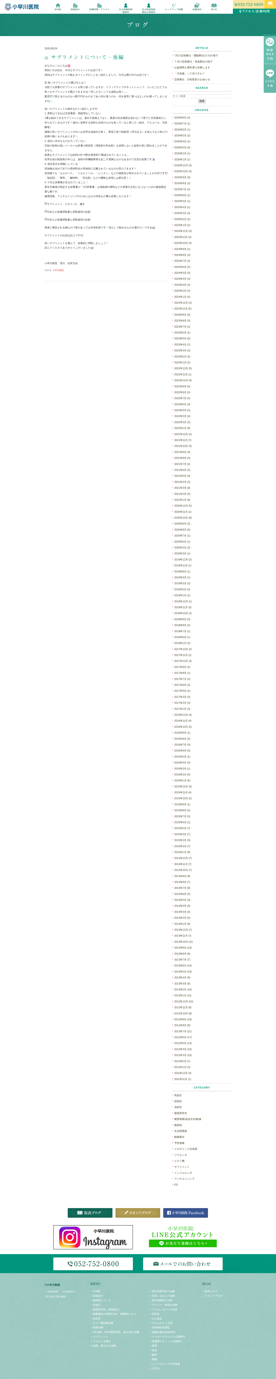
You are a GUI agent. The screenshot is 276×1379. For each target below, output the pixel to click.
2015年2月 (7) (182, 846)
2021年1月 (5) (182, 499)
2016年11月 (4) (182, 720)
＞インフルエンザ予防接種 (164, 1364)
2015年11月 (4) (182, 792)
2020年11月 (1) (182, 511)
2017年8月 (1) (182, 673)
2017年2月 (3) (182, 702)
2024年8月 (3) (182, 255)
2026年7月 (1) (182, 123)
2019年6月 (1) (182, 577)
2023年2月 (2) (182, 356)
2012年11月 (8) (182, 1007)
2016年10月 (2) (183, 726)
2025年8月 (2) (182, 183)
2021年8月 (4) (182, 458)
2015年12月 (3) (183, 786)
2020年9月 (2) (182, 523)
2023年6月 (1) (182, 332)
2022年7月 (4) (182, 398)
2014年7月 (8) (182, 888)
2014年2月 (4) (182, 917)
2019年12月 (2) (183, 559)
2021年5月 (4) (182, 476)
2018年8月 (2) (182, 625)
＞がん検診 (155, 1318)
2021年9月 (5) (182, 452)
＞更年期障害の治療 (160, 1300)
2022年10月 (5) (183, 380)
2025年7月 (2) (182, 189)
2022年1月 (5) (182, 428)
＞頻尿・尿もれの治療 (103, 1345)
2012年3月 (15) (183, 1055)
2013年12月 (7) (183, 929)
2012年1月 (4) (182, 1067)
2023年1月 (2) (182, 362)
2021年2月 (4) (182, 494)
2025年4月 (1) (182, 207)
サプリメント (182, 1166)
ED (176, 1184)
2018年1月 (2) (182, 643)
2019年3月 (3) (182, 583)
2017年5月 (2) (182, 691)
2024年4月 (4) (182, 278)
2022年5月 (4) (182, 410)
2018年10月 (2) (183, 613)
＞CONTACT (68, 1291)
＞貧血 (153, 1350)
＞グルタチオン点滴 (160, 1323)
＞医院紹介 (96, 1296)
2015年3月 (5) (182, 840)
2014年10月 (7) (183, 870)
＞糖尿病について (100, 1300)
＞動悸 (153, 1354)
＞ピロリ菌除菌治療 (101, 1323)
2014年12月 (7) (183, 858)
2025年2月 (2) (182, 219)
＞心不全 (154, 1368)
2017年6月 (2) (182, 685)
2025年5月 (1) (182, 201)
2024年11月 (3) (182, 237)
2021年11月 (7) (182, 440)
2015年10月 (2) (183, 798)
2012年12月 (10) (183, 1001)
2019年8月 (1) (182, 571)
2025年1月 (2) (182, 225)
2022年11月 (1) (182, 374)
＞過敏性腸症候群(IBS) (162, 1332)
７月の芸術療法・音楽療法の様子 (193, 61)
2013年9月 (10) (183, 947)
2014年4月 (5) (182, 905)
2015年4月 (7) (182, 834)
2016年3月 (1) (182, 768)
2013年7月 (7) (182, 959)
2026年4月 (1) (182, 141)
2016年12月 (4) (183, 714)
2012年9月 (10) (183, 1019)
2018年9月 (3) (182, 619)
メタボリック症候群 (185, 1149)
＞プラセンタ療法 (100, 1341)
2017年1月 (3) (182, 709)
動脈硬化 (179, 1137)
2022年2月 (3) (182, 422)
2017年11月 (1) (182, 655)
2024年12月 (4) (183, 231)
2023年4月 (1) (182, 344)
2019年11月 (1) (182, 565)
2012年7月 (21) (183, 1031)
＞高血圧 (95, 1304)
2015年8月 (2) (182, 810)
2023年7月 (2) (182, 326)
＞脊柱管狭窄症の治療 (162, 1291)
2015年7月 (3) (182, 816)
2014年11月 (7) (182, 864)
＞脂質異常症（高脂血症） (105, 1309)
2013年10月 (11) (183, 941)
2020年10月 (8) (183, 517)
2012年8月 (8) (182, 1025)
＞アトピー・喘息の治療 (163, 1304)
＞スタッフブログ (212, 1296)
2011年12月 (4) (182, 1073)
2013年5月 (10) (183, 971)
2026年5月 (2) (182, 135)
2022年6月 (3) (182, 404)
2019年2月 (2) (182, 589)
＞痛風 (153, 1345)
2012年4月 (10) (183, 1049)
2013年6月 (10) (183, 965)
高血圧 (178, 1095)
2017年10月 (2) (183, 661)
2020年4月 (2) (182, 547)
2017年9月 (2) (182, 667)
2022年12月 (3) (183, 368)
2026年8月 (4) (182, 117)
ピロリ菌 (179, 1161)
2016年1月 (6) (182, 780)
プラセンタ (180, 1155)
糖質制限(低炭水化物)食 (187, 1119)
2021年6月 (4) (182, 470)
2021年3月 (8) (182, 487)
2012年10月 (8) (183, 1013)
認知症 (178, 1101)
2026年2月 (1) (182, 153)
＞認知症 (95, 1318)
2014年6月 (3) (182, 894)
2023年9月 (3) (182, 314)
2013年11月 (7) (182, 935)
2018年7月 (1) (182, 631)
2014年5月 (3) (182, 900)
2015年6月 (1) (182, 822)
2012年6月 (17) (183, 1037)
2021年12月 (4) (183, 434)
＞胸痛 (153, 1359)
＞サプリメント (99, 1336)
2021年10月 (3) (183, 446)
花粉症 (178, 1107)
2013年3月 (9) (182, 983)
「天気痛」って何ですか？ (189, 73)
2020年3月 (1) (182, 553)
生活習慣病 (180, 1131)
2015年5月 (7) (182, 828)
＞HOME (95, 1291)
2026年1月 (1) (182, 159)
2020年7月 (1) (182, 535)
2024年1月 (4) (182, 296)
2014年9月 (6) (182, 876)
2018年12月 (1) (183, 601)
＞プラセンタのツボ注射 (163, 1309)
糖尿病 (178, 1125)
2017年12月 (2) (183, 649)
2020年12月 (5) (183, 505)
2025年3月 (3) (182, 213)
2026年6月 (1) (182, 129)
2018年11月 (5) (182, 607)
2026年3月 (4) (182, 147)
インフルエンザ (183, 1173)
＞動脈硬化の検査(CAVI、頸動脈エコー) (113, 1314)
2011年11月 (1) (182, 1079)
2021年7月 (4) (182, 464)
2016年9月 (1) (182, 732)
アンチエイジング (184, 1178)
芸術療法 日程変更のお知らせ (192, 79)
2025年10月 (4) (183, 171)
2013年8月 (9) (182, 953)
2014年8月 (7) (182, 882)
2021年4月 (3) (182, 482)
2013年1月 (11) (182, 995)
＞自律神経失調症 (159, 1327)
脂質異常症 (180, 1113)
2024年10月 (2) (183, 243)
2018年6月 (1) (182, 637)
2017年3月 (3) (182, 697)
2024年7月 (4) (182, 261)
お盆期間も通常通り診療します (192, 67)
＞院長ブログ (210, 1291)
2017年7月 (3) (182, 679)
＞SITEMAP (51, 1291)
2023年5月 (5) (182, 338)
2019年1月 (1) (182, 595)
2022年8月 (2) (182, 392)
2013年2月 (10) (183, 989)
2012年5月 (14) (183, 1043)
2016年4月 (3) (182, 762)
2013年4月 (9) (182, 977)
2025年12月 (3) (183, 165)
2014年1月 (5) (182, 924)
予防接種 (179, 1143)
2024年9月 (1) (182, 249)
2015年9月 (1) (182, 804)
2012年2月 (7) (182, 1061)
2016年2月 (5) (182, 774)
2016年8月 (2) (182, 738)
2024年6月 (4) (182, 267)
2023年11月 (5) (182, 308)
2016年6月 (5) (182, 750)
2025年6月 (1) (182, 195)
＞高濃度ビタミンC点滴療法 (165, 1341)
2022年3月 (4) (182, 416)
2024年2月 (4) (182, 290)
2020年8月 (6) (182, 529)
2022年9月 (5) (182, 386)
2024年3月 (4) (182, 284)
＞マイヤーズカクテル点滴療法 (167, 1336)
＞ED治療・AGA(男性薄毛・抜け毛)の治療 (114, 1332)
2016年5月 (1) (182, 756)
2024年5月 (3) (182, 273)
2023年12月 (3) (183, 302)
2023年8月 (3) (182, 320)
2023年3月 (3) (182, 350)
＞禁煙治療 (96, 1327)
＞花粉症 (154, 1314)
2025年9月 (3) (182, 177)
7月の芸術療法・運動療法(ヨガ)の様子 (196, 55)
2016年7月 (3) (182, 744)
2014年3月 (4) (182, 912)
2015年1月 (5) (182, 852)
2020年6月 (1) (182, 541)
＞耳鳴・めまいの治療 (162, 1296)
